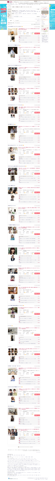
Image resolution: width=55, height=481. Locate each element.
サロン (42, 20)
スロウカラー (13, 460)
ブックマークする (38, 26)
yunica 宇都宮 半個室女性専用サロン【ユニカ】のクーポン (25, 316)
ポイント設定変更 (44, 17)
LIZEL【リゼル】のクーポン (22, 95)
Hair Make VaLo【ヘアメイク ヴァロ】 (14, 285)
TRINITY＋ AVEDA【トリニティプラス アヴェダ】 (16, 245)
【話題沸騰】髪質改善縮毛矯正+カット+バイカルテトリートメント (26, 320)
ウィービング (28, 459)
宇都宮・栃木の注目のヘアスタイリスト (11, 472)
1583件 (31, 132)
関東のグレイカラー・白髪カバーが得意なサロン (12, 467)
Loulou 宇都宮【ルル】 (11, 185)
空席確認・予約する (37, 33)
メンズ (39, 1)
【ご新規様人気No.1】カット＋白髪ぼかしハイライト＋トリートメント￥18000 (27, 358)
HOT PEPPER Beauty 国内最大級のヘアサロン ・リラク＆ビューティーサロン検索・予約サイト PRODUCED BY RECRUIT (10, 2)
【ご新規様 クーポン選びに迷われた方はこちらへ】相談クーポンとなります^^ (27, 443)
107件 (31, 213)
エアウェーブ (29, 461)
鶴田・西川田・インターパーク (16, 11)
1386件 (24, 253)
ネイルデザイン (43, 24)
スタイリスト (43, 21)
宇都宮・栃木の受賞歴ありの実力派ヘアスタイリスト (21, 472)
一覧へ (38, 95)
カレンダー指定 (34, 13)
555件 (23, 52)
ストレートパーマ (36, 460)
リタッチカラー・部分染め (20, 460)
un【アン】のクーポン (21, 356)
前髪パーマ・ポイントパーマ (18, 461)
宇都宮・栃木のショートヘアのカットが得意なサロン (32, 472)
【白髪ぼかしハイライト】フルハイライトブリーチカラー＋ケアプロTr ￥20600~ (27, 180)
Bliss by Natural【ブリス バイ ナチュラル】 (15, 145)
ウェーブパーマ (22, 461)
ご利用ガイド (46, 479)
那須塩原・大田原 (36, 11)
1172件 (24, 354)
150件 (31, 333)
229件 (23, 333)
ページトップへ (38, 452)
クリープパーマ (26, 461)
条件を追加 (38, 16)
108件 (23, 93)
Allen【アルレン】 (11, 406)
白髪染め (31, 460)
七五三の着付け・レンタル (10, 465)
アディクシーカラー (9, 460)
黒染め (26, 460)
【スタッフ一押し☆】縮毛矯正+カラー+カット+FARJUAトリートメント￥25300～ (27, 202)
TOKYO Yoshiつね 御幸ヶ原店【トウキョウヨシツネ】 (16, 166)
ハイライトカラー (21, 459)
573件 (23, 132)
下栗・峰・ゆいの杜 (33, 10)
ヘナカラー (36, 459)
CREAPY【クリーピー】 (12, 205)
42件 (31, 292)
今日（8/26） (16, 13)
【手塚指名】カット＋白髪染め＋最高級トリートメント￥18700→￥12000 (27, 439)
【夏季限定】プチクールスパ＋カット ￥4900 (24, 182)
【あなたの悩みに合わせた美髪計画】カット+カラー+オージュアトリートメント (27, 300)
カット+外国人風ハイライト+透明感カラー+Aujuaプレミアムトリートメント (27, 60)
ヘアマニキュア (16, 460)
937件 (23, 292)
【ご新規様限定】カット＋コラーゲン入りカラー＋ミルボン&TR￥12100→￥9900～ (27, 199)
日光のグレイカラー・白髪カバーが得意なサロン (20, 470)
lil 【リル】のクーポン (21, 337)
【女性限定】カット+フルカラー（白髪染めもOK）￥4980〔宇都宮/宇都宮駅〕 (27, 238)
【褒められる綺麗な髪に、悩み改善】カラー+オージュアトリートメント (26, 302)
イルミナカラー (24, 459)
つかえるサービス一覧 (44, 16)
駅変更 (20, 12)
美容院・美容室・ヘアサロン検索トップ (14, 4)
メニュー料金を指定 (14, 16)
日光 (13, 12)
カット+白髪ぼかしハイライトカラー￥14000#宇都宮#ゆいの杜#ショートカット (27, 381)
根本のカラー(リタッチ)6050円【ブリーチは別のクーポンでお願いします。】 (27, 97)
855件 (23, 33)
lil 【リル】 (9, 325)
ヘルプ (48, 1)
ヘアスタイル (43, 23)
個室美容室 (15, 465)
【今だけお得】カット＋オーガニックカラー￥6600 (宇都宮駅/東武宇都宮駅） (27, 343)
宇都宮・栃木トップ (24, 4)
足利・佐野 (32, 11)
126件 (31, 93)
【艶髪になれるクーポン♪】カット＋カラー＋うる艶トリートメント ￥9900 (27, 441)
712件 (31, 253)
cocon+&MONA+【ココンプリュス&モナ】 (15, 26)
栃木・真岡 (28, 11)
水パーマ (14, 461)
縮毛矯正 (8, 461)
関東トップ (20, 4)
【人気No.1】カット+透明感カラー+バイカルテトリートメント (25, 322)
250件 (23, 312)
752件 (31, 192)
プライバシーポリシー (42, 479)
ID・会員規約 (36, 479)
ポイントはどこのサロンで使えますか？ (45, 38)
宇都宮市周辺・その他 (23, 11)
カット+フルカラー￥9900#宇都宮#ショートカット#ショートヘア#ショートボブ (27, 379)
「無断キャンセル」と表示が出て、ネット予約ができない (45, 41)
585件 (31, 52)
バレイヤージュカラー (32, 459)
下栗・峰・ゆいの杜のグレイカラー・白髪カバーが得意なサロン (31, 468)
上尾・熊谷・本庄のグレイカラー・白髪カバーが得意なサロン (24, 467)
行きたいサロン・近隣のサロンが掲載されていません (45, 36)
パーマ (34, 460)
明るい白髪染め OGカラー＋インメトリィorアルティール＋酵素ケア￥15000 (27, 178)
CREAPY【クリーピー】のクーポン (23, 215)
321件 (23, 192)
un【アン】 (10, 346)
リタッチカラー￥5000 (21, 83)
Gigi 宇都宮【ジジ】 (11, 124)
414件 (23, 213)
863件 (31, 312)
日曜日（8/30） (29, 13)
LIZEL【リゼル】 (10, 86)
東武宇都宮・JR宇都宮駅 (22, 10)
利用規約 (39, 479)
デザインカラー (14, 459)
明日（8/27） (20, 13)
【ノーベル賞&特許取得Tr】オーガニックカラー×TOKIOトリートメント (26, 121)
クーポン (43, 22)
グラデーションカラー (10, 459)
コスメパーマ (32, 461)
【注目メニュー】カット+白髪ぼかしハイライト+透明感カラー (25, 318)
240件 (31, 33)
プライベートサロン (18, 465)
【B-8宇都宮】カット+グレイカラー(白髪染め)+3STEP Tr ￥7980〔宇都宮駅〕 (27, 240)
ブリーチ (25, 460)
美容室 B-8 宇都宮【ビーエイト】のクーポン (23, 236)
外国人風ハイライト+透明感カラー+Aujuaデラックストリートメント (26, 62)
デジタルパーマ (11, 461)
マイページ (45, 1)
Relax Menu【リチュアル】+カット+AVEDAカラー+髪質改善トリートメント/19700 (27, 262)
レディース (35, 1)
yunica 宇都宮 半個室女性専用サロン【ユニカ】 (15, 305)
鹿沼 (39, 11)
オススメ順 (17, 20)
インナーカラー (17, 459)
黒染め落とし (29, 460)
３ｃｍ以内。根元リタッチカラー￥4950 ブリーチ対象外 (25, 339)
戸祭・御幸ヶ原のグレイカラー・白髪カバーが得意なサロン (18, 468)
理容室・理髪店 (21, 465)
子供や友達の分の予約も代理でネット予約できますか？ (45, 39)
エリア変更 (16, 12)
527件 (31, 73)
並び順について (38, 20)
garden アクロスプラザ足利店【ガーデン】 (14, 65)
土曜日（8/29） (24, 13)
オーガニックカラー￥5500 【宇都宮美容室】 (24, 341)
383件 (23, 73)
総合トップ (9, 4)
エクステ (39, 461)
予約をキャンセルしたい (44, 40)
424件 (23, 394)
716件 (31, 354)
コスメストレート (36, 461)
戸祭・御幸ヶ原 (28, 10)
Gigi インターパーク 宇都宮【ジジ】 (13, 45)
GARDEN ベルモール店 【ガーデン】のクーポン (24, 377)
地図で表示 (38, 24)
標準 (10, 20)
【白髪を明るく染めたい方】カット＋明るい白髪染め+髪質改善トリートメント (27, 217)
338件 (31, 394)
